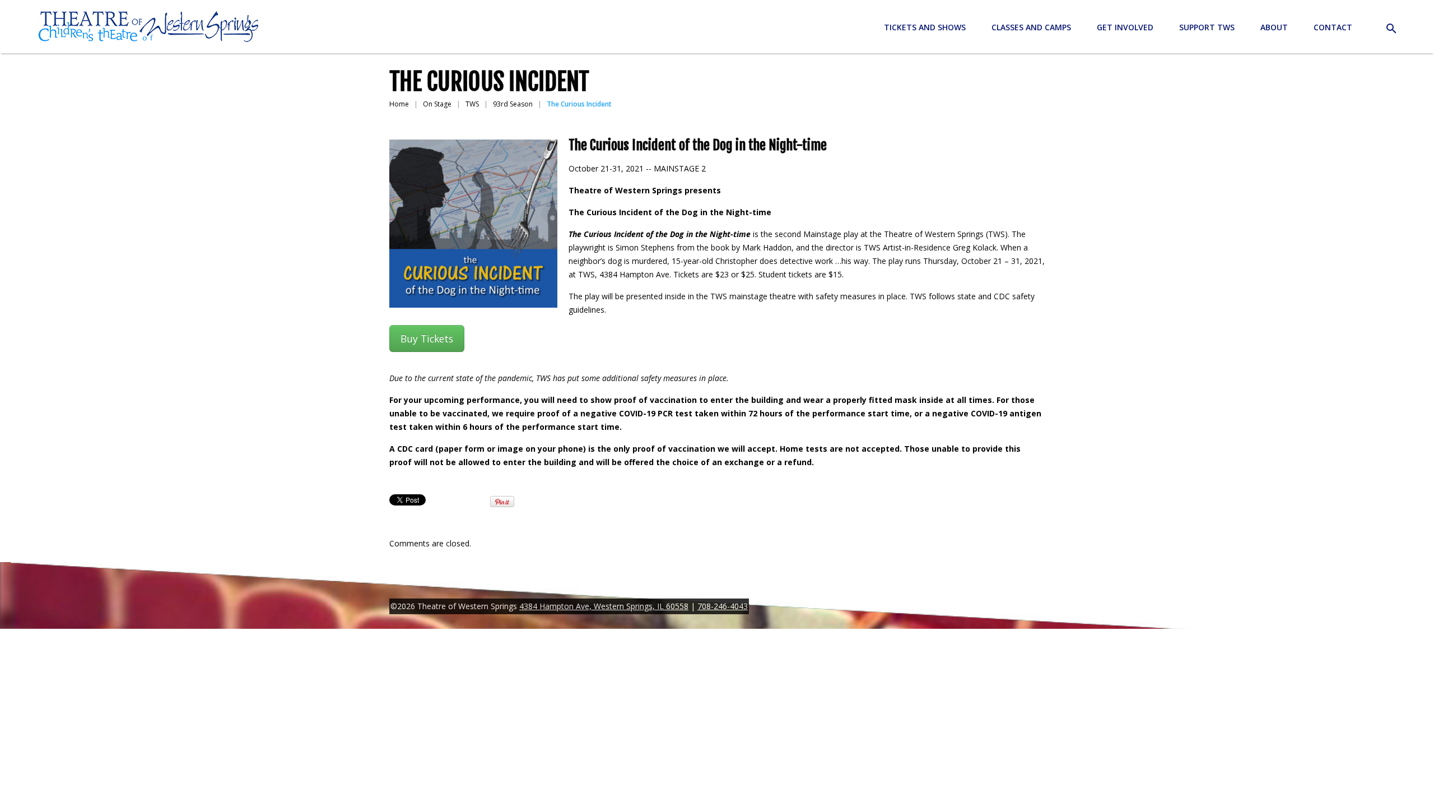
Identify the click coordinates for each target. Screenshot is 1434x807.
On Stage (437, 104)
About (1274, 27)
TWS (472, 104)
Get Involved (1125, 27)
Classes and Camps (1031, 27)
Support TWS (1207, 27)
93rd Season (513, 104)
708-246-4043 (722, 606)
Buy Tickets (427, 338)
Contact (1333, 27)
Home (399, 104)
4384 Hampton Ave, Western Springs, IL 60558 (603, 606)
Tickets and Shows (925, 27)
